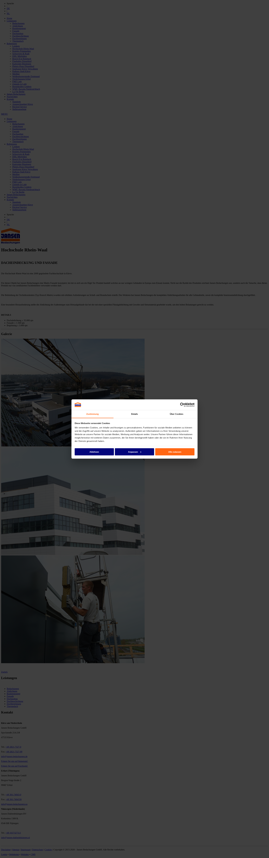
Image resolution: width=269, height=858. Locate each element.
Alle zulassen (174, 452)
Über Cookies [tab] (176, 414)
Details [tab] (134, 414)
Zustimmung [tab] (92, 414)
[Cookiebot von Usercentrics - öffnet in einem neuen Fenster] (182, 405)
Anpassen (133, 452)
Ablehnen (94, 452)
